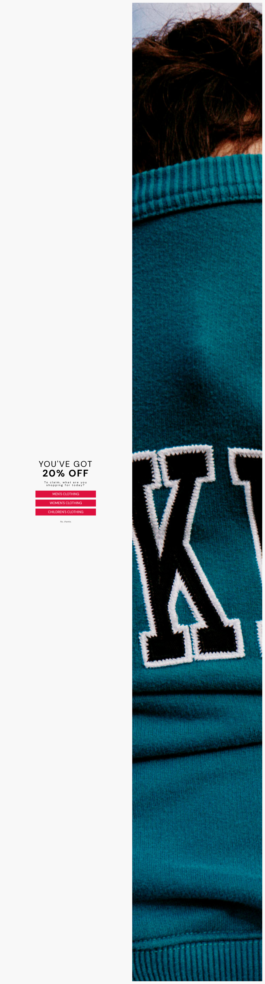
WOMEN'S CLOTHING (66, 503)
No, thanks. (65, 521)
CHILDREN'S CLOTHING (65, 512)
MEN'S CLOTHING (65, 494)
